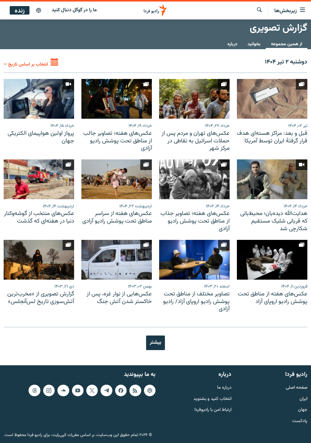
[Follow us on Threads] (34, 390)
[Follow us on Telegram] (106, 390)
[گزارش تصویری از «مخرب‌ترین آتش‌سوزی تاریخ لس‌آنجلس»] (39, 260)
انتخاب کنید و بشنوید (212, 399)
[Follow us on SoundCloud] (63, 390)
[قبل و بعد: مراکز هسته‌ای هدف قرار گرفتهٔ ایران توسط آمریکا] (272, 99)
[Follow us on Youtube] (78, 390)
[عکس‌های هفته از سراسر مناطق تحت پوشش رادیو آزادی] (116, 179)
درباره (232, 44)
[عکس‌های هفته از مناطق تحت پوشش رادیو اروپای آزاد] (272, 260)
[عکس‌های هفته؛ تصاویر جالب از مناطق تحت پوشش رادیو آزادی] (116, 99)
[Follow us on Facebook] (121, 390)
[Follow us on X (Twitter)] (92, 390)
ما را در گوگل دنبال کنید (74, 10)
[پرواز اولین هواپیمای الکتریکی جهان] (39, 99)
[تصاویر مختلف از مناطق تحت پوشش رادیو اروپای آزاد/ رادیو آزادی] (194, 260)
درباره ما (224, 387)
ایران (303, 399)
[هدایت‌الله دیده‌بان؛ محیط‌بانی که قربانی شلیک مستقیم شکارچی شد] (272, 179)
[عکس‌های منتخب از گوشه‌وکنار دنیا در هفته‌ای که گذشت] (39, 179)
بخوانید (254, 44)
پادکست (299, 421)
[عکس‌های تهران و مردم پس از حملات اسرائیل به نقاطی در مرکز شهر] (194, 99)
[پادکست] (38, 10)
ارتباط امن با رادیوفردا (212, 410)
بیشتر (155, 342)
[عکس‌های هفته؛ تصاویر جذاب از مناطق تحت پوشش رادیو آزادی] (194, 179)
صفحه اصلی (296, 387)
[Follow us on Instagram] (49, 390)
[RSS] (135, 390)
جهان (302, 410)
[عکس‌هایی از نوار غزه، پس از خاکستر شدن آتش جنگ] (116, 260)
